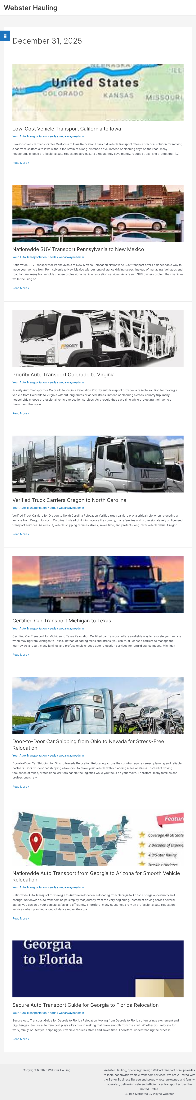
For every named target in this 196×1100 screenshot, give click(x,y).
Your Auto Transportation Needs (34, 136)
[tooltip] (5, 36)
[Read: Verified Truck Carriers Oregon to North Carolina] (98, 464)
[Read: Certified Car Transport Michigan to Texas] (98, 584)
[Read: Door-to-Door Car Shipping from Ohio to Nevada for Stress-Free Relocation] (98, 705)
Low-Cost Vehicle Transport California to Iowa (66, 129)
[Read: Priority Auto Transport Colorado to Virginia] (98, 338)
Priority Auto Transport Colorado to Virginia (63, 374)
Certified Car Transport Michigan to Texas (61, 621)
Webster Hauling (30, 8)
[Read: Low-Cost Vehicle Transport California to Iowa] (98, 92)
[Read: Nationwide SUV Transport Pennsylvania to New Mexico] (98, 213)
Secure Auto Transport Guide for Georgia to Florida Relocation (85, 1005)
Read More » (20, 162)
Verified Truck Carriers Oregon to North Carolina (69, 500)
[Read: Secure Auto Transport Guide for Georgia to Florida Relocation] (98, 969)
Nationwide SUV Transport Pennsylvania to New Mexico (78, 249)
